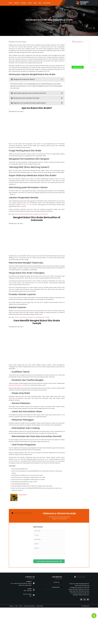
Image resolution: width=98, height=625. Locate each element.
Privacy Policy (39, 606)
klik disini (18, 459)
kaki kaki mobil (17, 257)
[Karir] (34, 595)
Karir (40, 2)
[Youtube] (88, 599)
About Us (16, 2)
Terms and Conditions (29, 606)
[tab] (37, 79)
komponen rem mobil (26, 204)
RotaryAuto (46, 459)
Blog (35, 2)
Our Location (46, 2)
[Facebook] (81, 599)
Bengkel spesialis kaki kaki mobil (16, 385)
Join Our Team (27, 594)
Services (23, 2)
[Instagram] (84, 599)
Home (10, 2)
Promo (30, 2)
